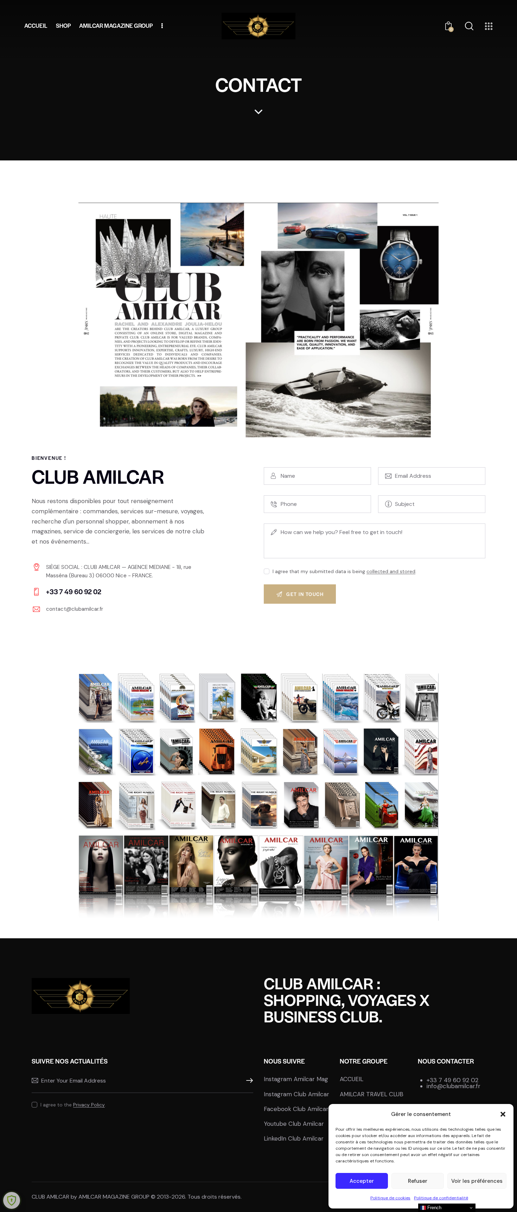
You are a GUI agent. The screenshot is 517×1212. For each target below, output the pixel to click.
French (433, 1207)
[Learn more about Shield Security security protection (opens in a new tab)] (11, 1200)
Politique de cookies (390, 1198)
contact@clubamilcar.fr (74, 609)
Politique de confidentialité (441, 1198)
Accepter (362, 1181)
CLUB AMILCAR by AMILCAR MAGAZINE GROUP (90, 1196)
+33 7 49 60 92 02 (452, 1080)
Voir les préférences (477, 1181)
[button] (502, 1114)
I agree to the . (73, 1105)
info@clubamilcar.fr (453, 1086)
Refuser (417, 1181)
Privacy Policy (89, 1105)
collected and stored (390, 571)
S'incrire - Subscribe (248, 1081)
